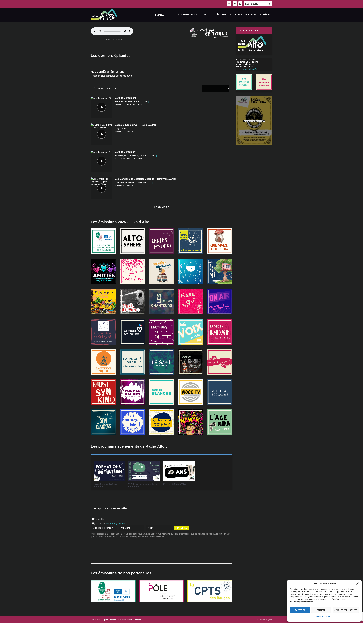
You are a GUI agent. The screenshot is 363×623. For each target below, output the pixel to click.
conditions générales (115, 523)
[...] (149, 101)
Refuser (321, 610)
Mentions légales (264, 619)
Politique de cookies (323, 616)
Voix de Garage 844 (125, 152)
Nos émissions (186, 14)
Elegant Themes (108, 619)
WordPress (135, 619)
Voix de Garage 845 (125, 98)
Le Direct (160, 15)
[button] (357, 583)
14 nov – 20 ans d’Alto (174, 484)
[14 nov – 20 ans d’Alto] (179, 471)
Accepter (300, 610)
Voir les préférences (345, 610)
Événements (224, 14)
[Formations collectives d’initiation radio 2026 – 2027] (109, 471)
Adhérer (265, 14)
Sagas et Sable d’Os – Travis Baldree (135, 125)
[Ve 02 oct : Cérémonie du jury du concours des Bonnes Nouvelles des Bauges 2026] (144, 471)
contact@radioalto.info (246, 69)
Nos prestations (245, 14)
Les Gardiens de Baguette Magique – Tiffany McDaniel (145, 179)
